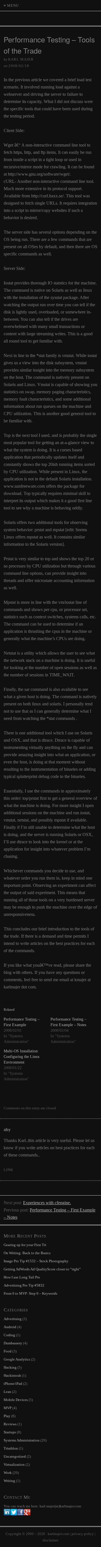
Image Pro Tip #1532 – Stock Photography (36, 1261)
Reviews (10, 1424)
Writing (9, 1481)
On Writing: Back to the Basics (27, 1253)
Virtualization (14, 1464)
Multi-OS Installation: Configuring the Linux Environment (22, 1056)
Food (8, 1351)
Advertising (13, 1319)
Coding (9, 1335)
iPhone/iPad (13, 1383)
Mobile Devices (16, 1400)
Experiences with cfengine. (47, 1202)
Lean (7, 1392)
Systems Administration (22, 1440)
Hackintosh (12, 1375)
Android (10, 1327)
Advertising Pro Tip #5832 (24, 1285)
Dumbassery (13, 1343)
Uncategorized (15, 1456)
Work (8, 1473)
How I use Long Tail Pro (22, 1277)
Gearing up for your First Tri (25, 1245)
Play (7, 1416)
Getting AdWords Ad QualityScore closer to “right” (42, 1269)
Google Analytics (17, 1359)
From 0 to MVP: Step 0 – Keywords (30, 1293)
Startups (10, 1432)
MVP (8, 1408)
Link (8, 1170)
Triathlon (11, 1448)
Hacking (10, 1367)
